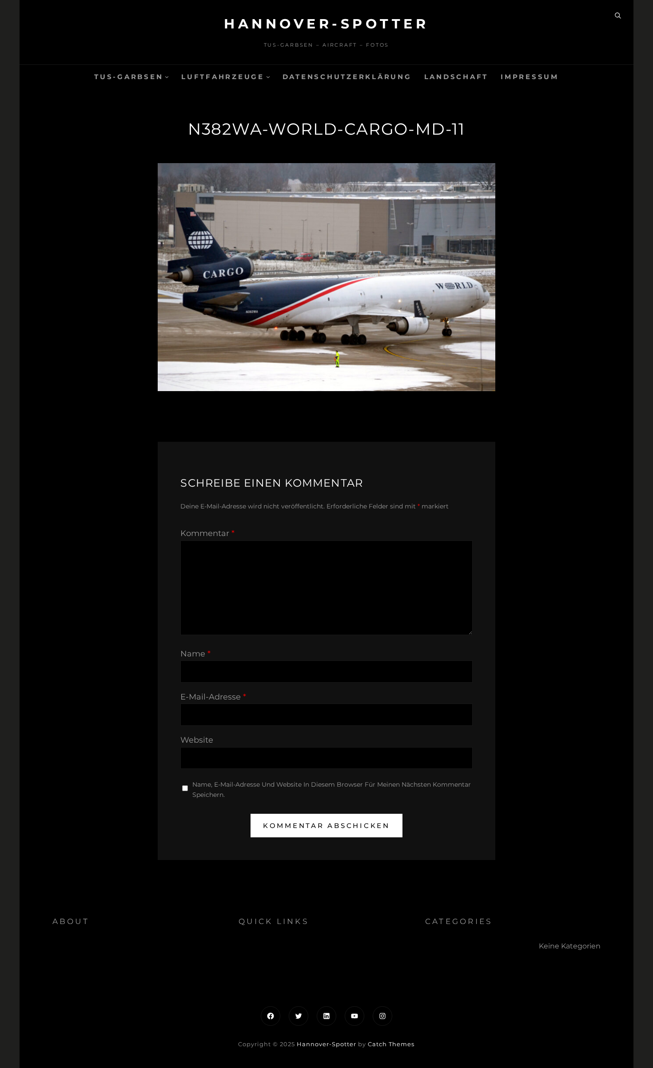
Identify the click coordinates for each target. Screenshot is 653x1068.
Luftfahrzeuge (222, 76)
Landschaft (456, 76)
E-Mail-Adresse (213, 697)
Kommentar (207, 533)
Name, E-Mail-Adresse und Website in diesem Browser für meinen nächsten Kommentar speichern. (331, 789)
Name (195, 654)
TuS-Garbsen (128, 76)
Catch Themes (391, 1044)
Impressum (530, 76)
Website (196, 740)
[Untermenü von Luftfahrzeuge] (268, 77)
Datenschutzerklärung (347, 76)
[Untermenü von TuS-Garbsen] (167, 77)
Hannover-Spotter (326, 24)
